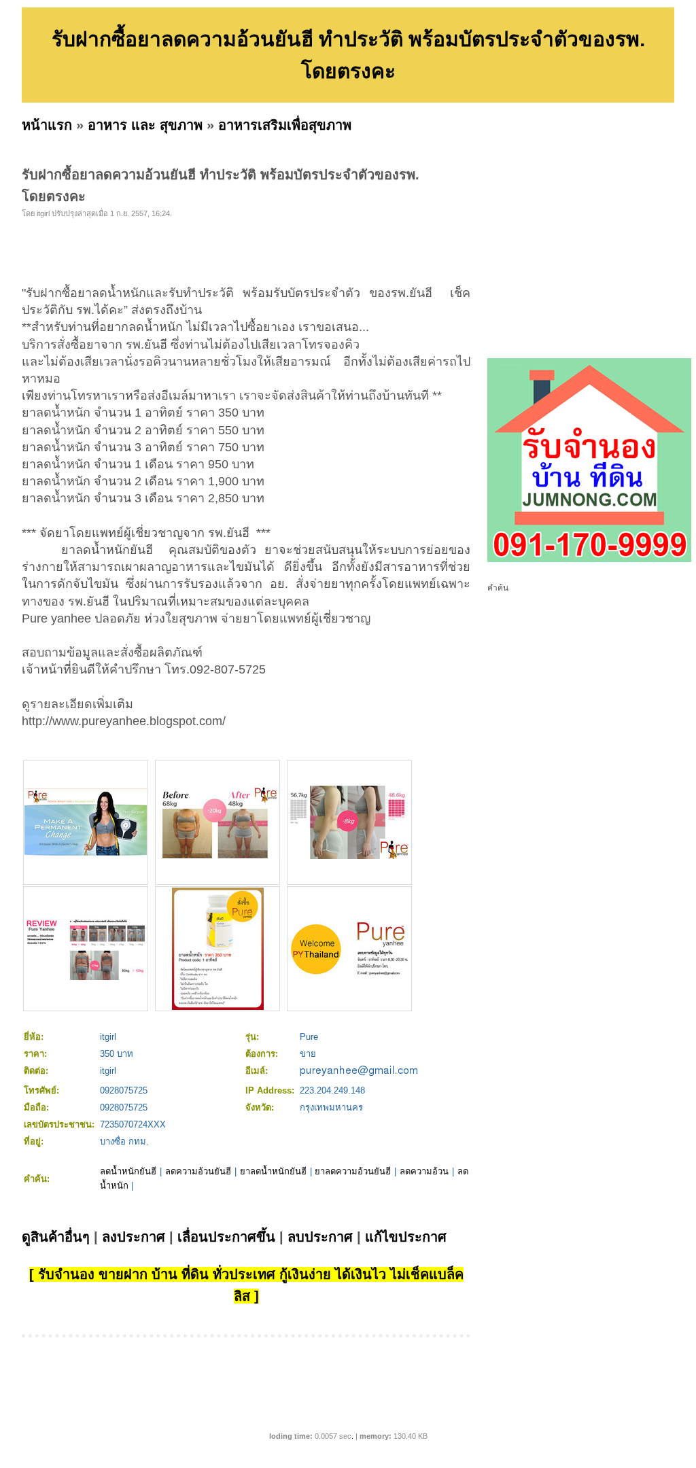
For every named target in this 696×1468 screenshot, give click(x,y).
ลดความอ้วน (424, 1171)
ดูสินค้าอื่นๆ (56, 1236)
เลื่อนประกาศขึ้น (226, 1236)
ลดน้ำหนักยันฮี (128, 1171)
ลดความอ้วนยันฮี (198, 1171)
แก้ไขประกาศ (406, 1236)
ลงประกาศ (133, 1236)
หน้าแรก (47, 125)
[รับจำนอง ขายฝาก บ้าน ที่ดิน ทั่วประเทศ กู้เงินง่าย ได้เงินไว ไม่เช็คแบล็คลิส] (589, 559)
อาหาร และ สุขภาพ (145, 125)
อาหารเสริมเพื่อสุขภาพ (284, 125)
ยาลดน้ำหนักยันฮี (273, 1171)
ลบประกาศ (320, 1236)
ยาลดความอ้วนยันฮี (353, 1171)
